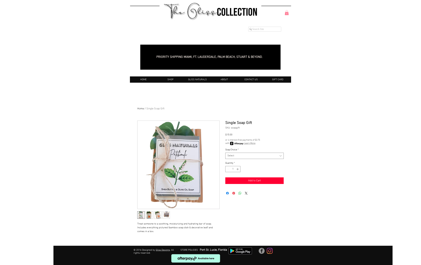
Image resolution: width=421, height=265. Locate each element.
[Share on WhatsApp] (240, 193)
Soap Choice (232, 149)
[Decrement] (228, 169)
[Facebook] (262, 251)
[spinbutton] (233, 169)
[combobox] (254, 156)
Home (140, 108)
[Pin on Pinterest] (234, 193)
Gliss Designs (163, 250)
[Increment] (238, 169)
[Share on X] (246, 193)
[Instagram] (270, 251)
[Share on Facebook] (227, 193)
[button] (287, 12)
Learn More (249, 143)
